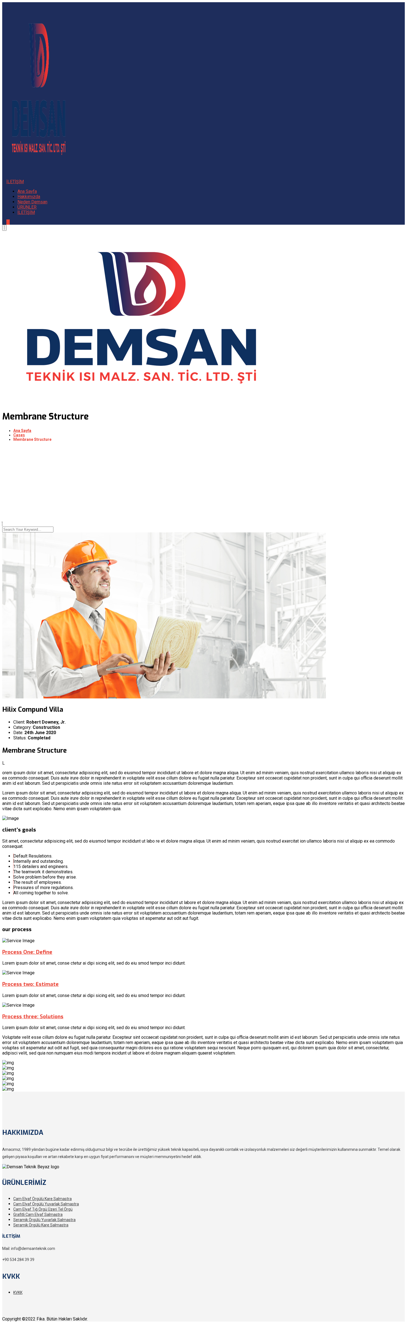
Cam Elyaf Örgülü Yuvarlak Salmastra (46, 1204)
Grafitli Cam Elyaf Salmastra (38, 1214)
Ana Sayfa (27, 191)
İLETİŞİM (15, 181)
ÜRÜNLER (27, 207)
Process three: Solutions (32, 1016)
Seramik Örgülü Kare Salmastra (40, 1225)
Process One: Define (27, 952)
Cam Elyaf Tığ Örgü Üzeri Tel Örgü (43, 1209)
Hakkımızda (28, 196)
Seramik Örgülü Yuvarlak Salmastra (44, 1220)
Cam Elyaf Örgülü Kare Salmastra (42, 1198)
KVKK (17, 1292)
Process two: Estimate (30, 984)
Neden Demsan (32, 201)
